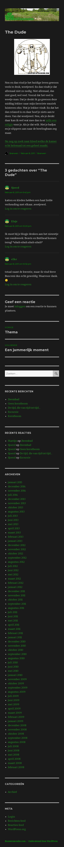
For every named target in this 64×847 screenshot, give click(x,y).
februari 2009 (16, 716)
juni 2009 (13, 700)
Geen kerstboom (18, 403)
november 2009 (17, 679)
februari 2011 (15, 633)
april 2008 (14, 758)
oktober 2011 (15, 599)
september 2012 (17, 557)
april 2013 (14, 528)
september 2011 (17, 603)
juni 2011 (13, 616)
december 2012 (16, 545)
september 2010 (17, 654)
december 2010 (17, 641)
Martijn (12, 440)
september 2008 (17, 737)
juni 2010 (13, 666)
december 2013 (16, 499)
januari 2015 (15, 482)
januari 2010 (15, 675)
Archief (12, 791)
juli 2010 (13, 662)
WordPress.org (17, 829)
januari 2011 (15, 637)
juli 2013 (13, 515)
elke (14, 259)
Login (11, 816)
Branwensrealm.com (15, 841)
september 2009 (17, 687)
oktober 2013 (15, 507)
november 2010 (17, 645)
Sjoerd (15, 187)
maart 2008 (15, 763)
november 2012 (17, 549)
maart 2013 (14, 532)
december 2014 (16, 486)
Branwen (14, 153)
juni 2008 (13, 750)
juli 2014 (13, 494)
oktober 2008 (16, 733)
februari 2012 (15, 582)
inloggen (19, 306)
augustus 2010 (16, 658)
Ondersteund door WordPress (43, 841)
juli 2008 (13, 746)
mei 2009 (13, 704)
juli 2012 (13, 566)
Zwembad (13, 399)
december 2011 (16, 591)
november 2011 (16, 595)
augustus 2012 (16, 561)
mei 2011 (13, 620)
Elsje (14, 221)
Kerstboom (14, 416)
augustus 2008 (16, 742)
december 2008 (17, 725)
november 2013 (17, 503)
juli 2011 (12, 612)
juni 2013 (13, 519)
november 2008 (17, 729)
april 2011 (13, 624)
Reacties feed (16, 825)
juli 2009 (13, 695)
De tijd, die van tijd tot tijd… (24, 407)
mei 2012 (13, 574)
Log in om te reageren (18, 208)
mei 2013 (13, 524)
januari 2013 (15, 540)
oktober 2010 (15, 649)
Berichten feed (16, 820)
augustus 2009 (16, 691)
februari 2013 (15, 536)
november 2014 (17, 490)
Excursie (13, 411)
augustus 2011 (16, 607)
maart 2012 (14, 578)
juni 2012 (13, 570)
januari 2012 (15, 587)
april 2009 (14, 708)
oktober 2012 (15, 553)
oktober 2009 (16, 683)
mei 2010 (13, 670)
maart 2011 (14, 628)
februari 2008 (16, 767)
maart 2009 (15, 712)
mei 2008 (13, 754)
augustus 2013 (16, 511)
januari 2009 (15, 721)
